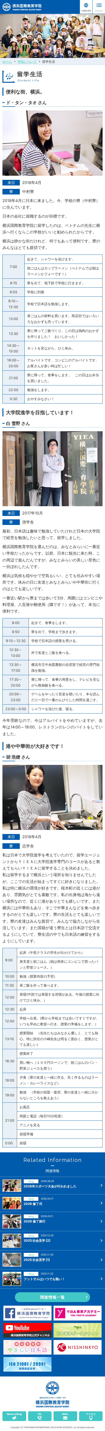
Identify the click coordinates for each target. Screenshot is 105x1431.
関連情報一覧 (52, 1297)
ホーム (7, 62)
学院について (27, 62)
